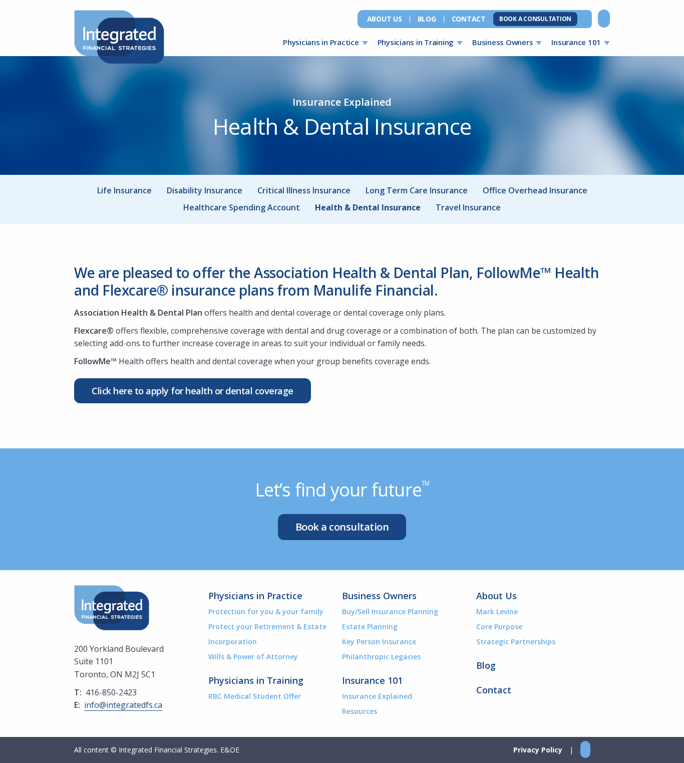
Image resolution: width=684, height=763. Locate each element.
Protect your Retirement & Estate (267, 626)
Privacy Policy (537, 749)
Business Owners (502, 42)
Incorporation (232, 641)
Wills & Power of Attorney (253, 656)
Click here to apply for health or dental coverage (192, 391)
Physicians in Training (416, 42)
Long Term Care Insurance (417, 190)
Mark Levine (497, 611)
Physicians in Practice (321, 42)
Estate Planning (370, 626)
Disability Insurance (204, 190)
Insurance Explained (377, 696)
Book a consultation (342, 527)
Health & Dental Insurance (368, 207)
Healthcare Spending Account (241, 207)
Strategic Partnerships (515, 641)
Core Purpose (499, 626)
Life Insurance (124, 190)
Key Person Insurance (379, 641)
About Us (384, 19)
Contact (469, 19)
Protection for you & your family (265, 611)
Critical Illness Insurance (304, 190)
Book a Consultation (535, 19)
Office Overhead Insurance (535, 190)
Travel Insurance (468, 207)
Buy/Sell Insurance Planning (390, 611)
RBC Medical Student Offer (254, 696)
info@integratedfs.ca (123, 704)
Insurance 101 (576, 42)
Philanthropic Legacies (381, 656)
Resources (359, 711)
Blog (427, 19)
